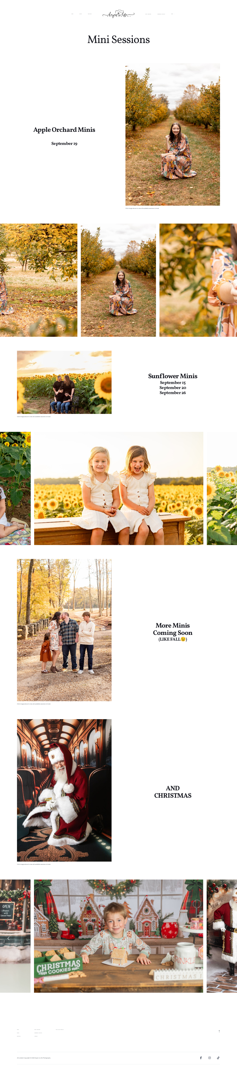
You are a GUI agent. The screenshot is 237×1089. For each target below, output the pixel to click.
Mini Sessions (37, 1029)
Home (18, 1029)
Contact (36, 1036)
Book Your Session (60, 1029)
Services (19, 1036)
